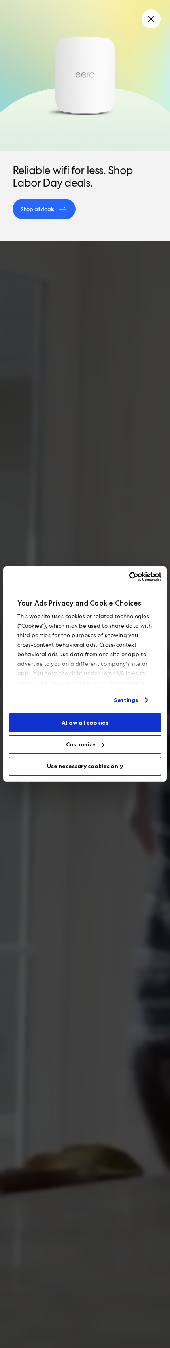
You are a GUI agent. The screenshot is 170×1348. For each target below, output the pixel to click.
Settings (126, 700)
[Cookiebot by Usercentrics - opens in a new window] (126, 576)
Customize (81, 744)
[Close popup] (151, 18)
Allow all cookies (85, 722)
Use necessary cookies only (85, 766)
